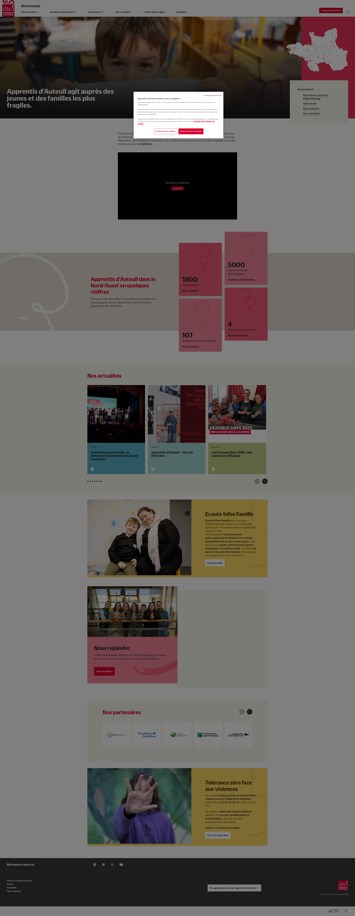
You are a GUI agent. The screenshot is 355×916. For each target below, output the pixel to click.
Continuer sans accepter (212, 95)
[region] (178, 115)
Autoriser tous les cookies (191, 131)
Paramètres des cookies (165, 131)
